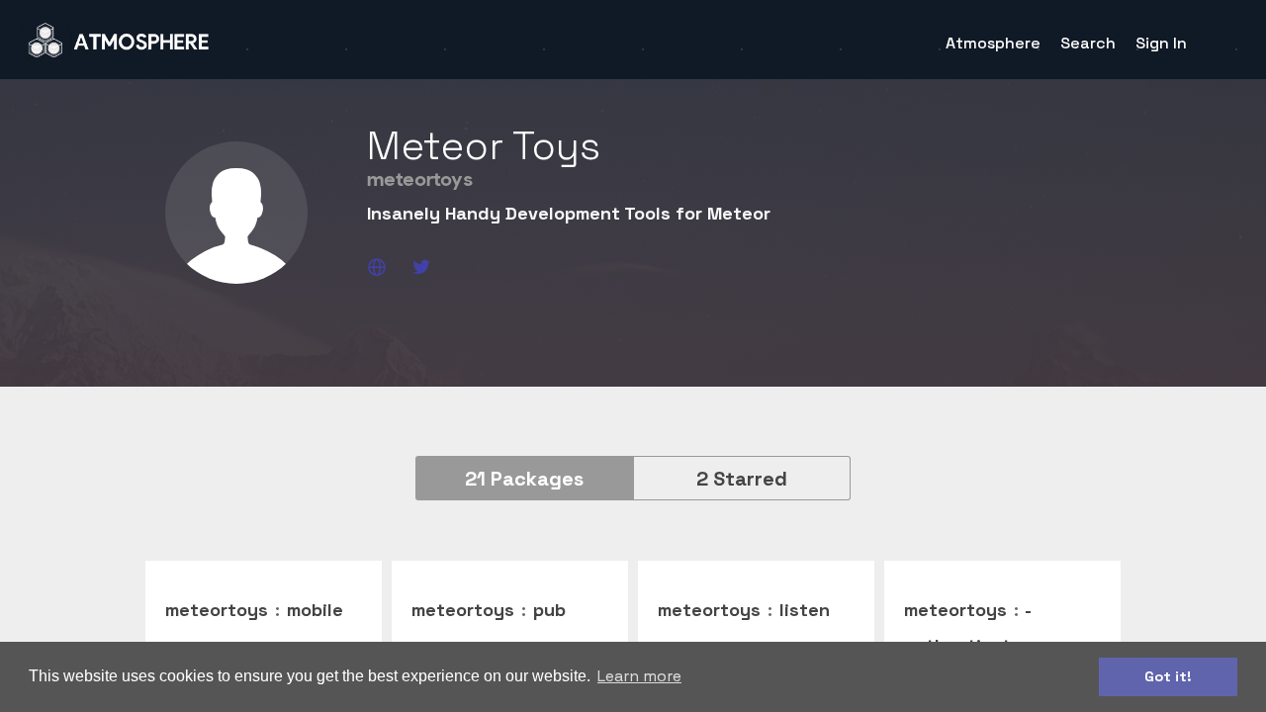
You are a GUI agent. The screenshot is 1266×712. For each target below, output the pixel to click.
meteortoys (216, 609)
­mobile (315, 609)
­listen (804, 609)
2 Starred (741, 478)
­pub (549, 609)
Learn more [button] (639, 676)
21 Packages (524, 478)
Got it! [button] (1168, 676)
